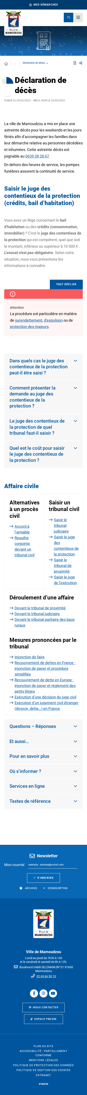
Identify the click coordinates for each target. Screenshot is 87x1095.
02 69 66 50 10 (46, 976)
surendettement (28, 320)
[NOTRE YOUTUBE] (53, 993)
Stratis (43, 1084)
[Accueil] (6, 63)
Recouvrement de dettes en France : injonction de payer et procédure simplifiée (45, 668)
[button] (68, 17)
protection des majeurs (29, 326)
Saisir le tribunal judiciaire (61, 526)
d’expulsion (53, 320)
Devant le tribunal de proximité (40, 608)
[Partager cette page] (81, 63)
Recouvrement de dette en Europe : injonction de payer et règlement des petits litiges (45, 686)
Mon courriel (14, 865)
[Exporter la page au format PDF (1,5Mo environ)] (75, 63)
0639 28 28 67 (37, 156)
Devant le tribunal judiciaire (37, 614)
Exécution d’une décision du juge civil (45, 697)
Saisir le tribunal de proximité (63, 566)
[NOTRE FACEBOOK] (34, 993)
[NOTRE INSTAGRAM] (43, 993)
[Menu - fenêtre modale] (78, 17)
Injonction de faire (30, 657)
